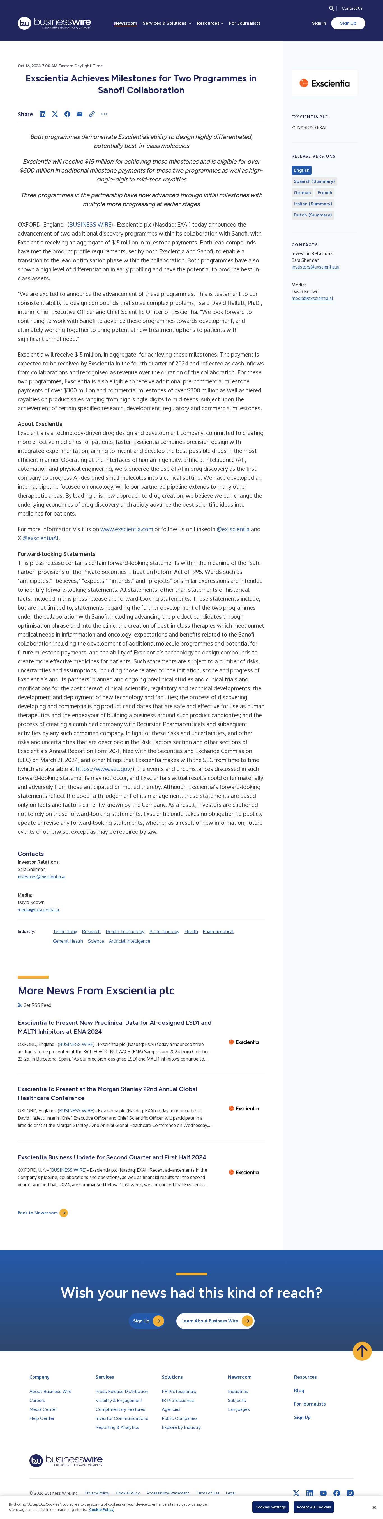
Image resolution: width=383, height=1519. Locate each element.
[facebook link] (336, 1493)
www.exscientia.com (126, 529)
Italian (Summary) (313, 203)
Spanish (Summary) (314, 181)
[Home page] (54, 23)
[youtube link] (323, 1493)
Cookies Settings (270, 1507)
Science (96, 941)
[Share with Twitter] (54, 114)
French (325, 192)
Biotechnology (164, 931)
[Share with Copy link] (91, 114)
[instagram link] (350, 1493)
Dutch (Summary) (313, 215)
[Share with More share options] (104, 114)
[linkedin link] (309, 1493)
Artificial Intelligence (129, 941)
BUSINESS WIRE (90, 224)
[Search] (331, 8)
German (302, 192)
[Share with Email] (79, 114)
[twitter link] (296, 1493)
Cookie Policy (101, 1509)
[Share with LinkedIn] (42, 114)
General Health (68, 941)
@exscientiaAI (40, 538)
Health (191, 931)
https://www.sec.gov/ (104, 768)
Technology (65, 931)
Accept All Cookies (314, 1507)
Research (91, 931)
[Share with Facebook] (67, 114)
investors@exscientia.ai (41, 876)
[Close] (374, 1507)
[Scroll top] (362, 1351)
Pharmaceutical (218, 931)
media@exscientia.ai (38, 909)
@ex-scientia (233, 529)
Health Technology (125, 931)
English (301, 170)
